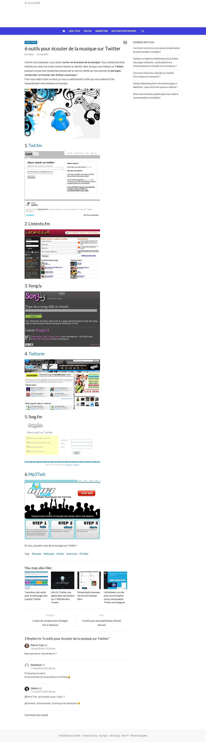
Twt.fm (35, 145)
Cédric (30, 54)
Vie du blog (114, 735)
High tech (74, 31)
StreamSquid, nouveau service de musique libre (88, 595)
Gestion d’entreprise (123, 31)
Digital (88, 31)
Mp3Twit (37, 474)
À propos (103, 735)
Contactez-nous (90, 735)
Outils (61, 553)
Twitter (84, 553)
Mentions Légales (138, 735)
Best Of (125, 735)
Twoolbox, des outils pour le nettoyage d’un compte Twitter (36, 595)
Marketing (101, 31)
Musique (49, 553)
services (72, 553)
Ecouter (37, 553)
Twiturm (36, 353)
